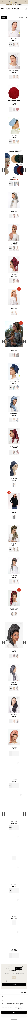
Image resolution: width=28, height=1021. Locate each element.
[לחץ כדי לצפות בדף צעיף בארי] (14, 807)
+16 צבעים (10, 44)
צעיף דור (14, 916)
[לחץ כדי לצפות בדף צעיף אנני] (14, 737)
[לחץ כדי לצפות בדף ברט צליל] (14, 163)
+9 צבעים (10, 387)
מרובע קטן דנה (14, 446)
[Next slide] (2, 2)
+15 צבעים (10, 76)
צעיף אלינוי (14, 682)
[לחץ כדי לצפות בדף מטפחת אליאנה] (14, 200)
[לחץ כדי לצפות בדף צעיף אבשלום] (14, 598)
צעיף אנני (14, 747)
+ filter (4, 17)
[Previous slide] (25, 2)
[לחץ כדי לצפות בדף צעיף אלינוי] (14, 672)
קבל (14, 1012)
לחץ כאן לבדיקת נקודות (11, 4)
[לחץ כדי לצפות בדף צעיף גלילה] (14, 874)
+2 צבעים (10, 280)
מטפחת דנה (14, 274)
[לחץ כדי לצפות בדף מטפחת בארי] (14, 232)
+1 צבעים (10, 355)
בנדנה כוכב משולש (14, 71)
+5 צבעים (10, 785)
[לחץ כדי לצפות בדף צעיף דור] (14, 906)
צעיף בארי (14, 821)
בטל (14, 1016)
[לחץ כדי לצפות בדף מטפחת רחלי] (14, 404)
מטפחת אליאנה (14, 210)
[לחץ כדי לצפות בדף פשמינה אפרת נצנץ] (14, 533)
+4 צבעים (10, 688)
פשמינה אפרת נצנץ (14, 543)
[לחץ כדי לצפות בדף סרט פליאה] (14, 468)
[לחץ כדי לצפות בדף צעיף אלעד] (14, 704)
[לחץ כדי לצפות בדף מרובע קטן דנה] (14, 436)
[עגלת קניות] (26, 8)
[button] (2, 1001)
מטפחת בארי (14, 242)
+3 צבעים (10, 183)
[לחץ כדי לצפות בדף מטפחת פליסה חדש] (14, 371)
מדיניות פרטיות (14, 1019)
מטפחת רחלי (14, 414)
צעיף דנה (14, 949)
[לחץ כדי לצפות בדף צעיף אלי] (14, 635)
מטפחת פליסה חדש (14, 381)
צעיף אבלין (14, 575)
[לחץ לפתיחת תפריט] (2, 8)
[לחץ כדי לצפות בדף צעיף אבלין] (14, 565)
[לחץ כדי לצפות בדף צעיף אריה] (14, 769)
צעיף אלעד (14, 715)
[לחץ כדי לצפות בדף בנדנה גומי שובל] (14, 28)
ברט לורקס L (14, 135)
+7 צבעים (10, 141)
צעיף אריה (14, 779)
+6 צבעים (10, 549)
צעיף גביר (14, 854)
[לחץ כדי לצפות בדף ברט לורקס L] (14, 125)
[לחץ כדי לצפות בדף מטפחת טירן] (14, 334)
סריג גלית (14, 511)
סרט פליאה (14, 478)
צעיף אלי (14, 650)
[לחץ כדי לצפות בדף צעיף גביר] (14, 844)
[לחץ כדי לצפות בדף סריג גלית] (14, 501)
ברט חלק (14, 103)
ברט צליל (14, 177)
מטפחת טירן (14, 349)
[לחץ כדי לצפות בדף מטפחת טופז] (14, 297)
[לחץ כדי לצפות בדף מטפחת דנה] (14, 264)
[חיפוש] (23, 8)
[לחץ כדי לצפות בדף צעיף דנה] (14, 939)
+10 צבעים (10, 419)
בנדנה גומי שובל (14, 38)
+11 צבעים (10, 248)
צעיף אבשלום (14, 608)
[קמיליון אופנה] (13, 8)
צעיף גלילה (14, 884)
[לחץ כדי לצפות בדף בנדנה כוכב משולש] (14, 60)
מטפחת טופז (14, 307)
